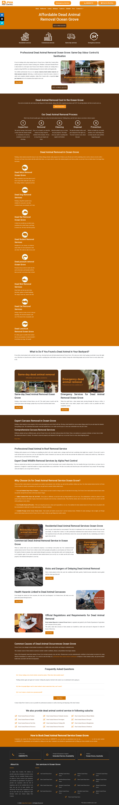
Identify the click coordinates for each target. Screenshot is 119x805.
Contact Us (79, 8)
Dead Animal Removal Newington (55, 719)
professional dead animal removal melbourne (64, 656)
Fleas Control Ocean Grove (83, 779)
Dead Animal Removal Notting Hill (55, 723)
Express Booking (107, 3)
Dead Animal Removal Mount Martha (84, 716)
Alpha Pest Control (26, 803)
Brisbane (55, 8)
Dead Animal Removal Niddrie (26, 719)
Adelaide (68, 8)
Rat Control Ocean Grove (46, 791)
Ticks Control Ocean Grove (74, 797)
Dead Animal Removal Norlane (26, 716)
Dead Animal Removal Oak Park (26, 723)
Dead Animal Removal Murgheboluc (84, 723)
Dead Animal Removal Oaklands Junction (57, 716)
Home (37, 8)
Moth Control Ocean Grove (84, 785)
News (73, 8)
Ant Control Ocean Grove (46, 773)
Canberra (62, 8)
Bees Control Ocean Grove (46, 779)
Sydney (50, 8)
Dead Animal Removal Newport (83, 719)
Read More (19, 82)
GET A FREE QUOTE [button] (59, 25)
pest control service (86, 739)
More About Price (59, 106)
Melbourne (43, 8)
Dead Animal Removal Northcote (83, 726)
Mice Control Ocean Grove (46, 785)
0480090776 (89, 3)
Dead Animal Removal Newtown (26, 726)
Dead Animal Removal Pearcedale (55, 726)
